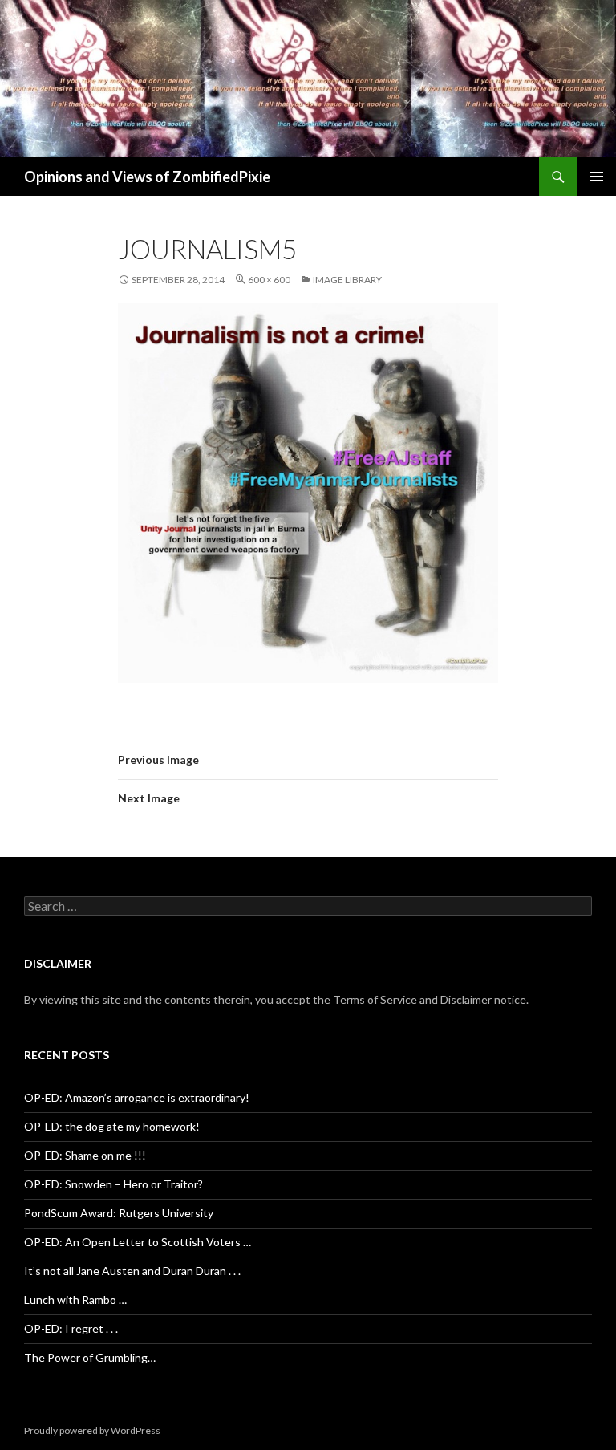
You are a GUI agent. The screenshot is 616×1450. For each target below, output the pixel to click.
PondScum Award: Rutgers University (118, 1213)
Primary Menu (597, 176)
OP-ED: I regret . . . (71, 1328)
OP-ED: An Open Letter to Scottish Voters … (137, 1242)
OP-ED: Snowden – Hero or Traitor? (113, 1184)
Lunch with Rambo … (75, 1299)
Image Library (347, 280)
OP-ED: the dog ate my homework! (112, 1126)
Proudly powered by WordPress (92, 1430)
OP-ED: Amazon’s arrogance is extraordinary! (136, 1097)
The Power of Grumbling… (90, 1357)
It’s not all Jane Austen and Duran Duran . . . (132, 1270)
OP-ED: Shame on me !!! (85, 1155)
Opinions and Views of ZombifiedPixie (147, 176)
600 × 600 (269, 280)
